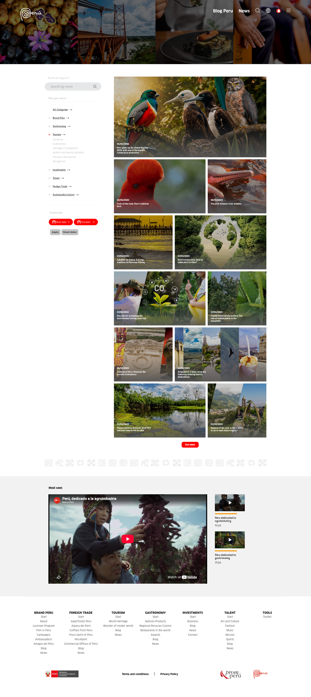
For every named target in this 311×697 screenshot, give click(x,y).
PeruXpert (81, 639)
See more (190, 444)
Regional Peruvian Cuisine (155, 625)
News (244, 11)
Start (44, 616)
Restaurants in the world (155, 630)
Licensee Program (44, 625)
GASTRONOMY (155, 613)
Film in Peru (43, 630)
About (43, 621)
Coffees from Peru (81, 630)
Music (229, 630)
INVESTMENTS (192, 613)
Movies (230, 634)
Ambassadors (43, 639)
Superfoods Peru (81, 621)
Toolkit (267, 616)
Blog (43, 648)
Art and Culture (230, 621)
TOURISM (118, 613)
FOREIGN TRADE (81, 613)
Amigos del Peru (44, 643)
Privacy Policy (169, 674)
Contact (192, 634)
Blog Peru (223, 11)
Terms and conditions (135, 674)
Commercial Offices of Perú (81, 643)
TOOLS (267, 613)
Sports (230, 639)
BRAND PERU (43, 613)
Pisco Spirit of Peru (81, 634)
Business (192, 621)
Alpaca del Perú (81, 625)
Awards (155, 634)
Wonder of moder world (118, 625)
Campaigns (43, 634)
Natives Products (155, 621)
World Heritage (118, 621)
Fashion (230, 625)
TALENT (230, 613)
